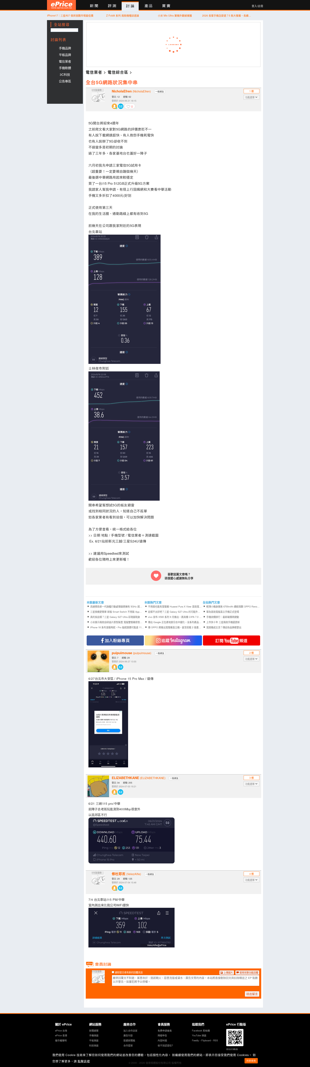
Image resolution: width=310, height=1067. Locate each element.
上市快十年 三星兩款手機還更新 (223, 622)
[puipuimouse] (98, 661)
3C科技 (65, 74)
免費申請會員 (165, 1030)
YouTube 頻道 (199, 1035)
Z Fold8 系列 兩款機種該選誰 (122, 15)
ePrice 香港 (61, 1035)
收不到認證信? (165, 1045)
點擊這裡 (84, 1061)
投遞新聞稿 (129, 1040)
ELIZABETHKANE (138, 777)
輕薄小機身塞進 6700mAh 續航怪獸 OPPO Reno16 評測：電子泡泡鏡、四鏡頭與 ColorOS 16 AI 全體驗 (233, 606)
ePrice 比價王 (61, 5)
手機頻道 (93, 1035)
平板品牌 (65, 54)
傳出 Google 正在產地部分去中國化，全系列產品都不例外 (175, 622)
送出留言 (252, 994)
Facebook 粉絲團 (201, 1030)
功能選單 (250, 97)
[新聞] (93, 6)
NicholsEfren (131, 91)
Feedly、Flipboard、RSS (205, 1040)
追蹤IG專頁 (173, 640)
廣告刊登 (128, 1035)
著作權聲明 (61, 1040)
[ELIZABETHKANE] (98, 786)
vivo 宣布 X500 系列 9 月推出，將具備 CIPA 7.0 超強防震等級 (175, 617)
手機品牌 (65, 48)
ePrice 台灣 (61, 1030)
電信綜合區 (118, 72)
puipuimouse (131, 653)
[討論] (130, 6)
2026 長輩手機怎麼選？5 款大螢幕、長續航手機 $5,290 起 (227, 15)
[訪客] (98, 981)
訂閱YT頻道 (231, 640)
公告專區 (65, 81)
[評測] (112, 6)
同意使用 (251, 1060)
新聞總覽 (93, 1030)
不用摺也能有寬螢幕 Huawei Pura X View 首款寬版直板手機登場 (175, 606)
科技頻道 (93, 1045)
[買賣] (166, 6)
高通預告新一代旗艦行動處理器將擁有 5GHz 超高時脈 (117, 606)
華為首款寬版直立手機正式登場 (222, 611)
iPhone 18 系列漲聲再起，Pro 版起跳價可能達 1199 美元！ (117, 627)
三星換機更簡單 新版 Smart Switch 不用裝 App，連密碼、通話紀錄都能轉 (117, 611)
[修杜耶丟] (98, 882)
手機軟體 (65, 68)
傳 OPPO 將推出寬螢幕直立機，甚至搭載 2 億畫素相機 (175, 627)
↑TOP (272, 1045)
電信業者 (65, 61)
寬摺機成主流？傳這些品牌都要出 (223, 627)
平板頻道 (93, 1040)
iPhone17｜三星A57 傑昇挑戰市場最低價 (70, 15)
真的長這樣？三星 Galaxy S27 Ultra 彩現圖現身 (115, 617)
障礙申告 (162, 1035)
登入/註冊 (257, 6)
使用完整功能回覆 (248, 972)
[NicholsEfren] (98, 99)
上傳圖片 (228, 972)
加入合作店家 (130, 1030)
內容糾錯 (162, 1040)
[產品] (148, 6)
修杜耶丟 (126, 874)
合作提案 (128, 1045)
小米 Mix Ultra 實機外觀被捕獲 (175, 15)
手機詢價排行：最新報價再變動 (222, 617)
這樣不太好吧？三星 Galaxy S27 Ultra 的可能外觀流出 (175, 611)
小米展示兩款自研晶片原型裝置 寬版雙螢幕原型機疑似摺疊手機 (117, 622)
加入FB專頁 (115, 640)
